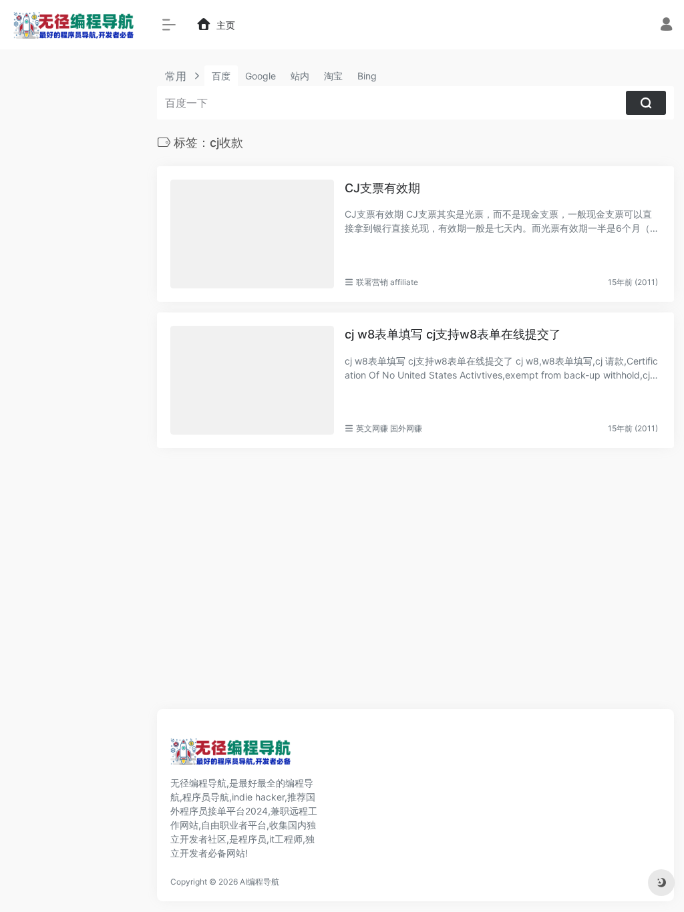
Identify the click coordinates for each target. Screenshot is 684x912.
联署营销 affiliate (387, 282)
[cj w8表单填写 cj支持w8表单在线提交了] (252, 380)
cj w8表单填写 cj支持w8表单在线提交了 (453, 334)
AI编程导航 (259, 882)
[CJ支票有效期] (252, 234)
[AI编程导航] (230, 755)
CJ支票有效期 (382, 188)
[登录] (666, 26)
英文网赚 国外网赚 (389, 428)
